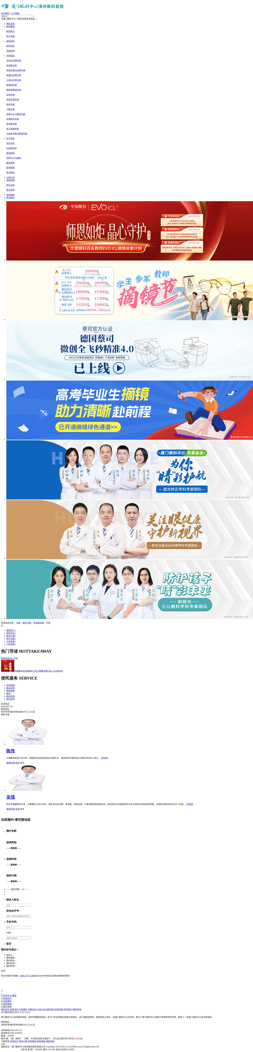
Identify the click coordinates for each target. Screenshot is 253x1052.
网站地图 (5, 1027)
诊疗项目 (10, 138)
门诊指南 (11, 644)
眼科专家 (27, 623)
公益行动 (10, 177)
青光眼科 (10, 172)
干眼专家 (10, 109)
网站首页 (10, 24)
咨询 (17, 763)
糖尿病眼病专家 (13, 90)
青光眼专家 (11, 124)
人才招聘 (15, 13)
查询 (8, 693)
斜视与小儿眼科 (13, 158)
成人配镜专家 (12, 129)
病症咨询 (10, 696)
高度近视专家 (12, 99)
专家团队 (10, 56)
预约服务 (10, 691)
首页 (18, 623)
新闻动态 (10, 41)
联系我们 (10, 197)
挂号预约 (5, 13)
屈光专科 (10, 143)
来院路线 (10, 685)
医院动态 (10, 46)
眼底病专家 (11, 85)
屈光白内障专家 (13, 60)
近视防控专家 (12, 119)
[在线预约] (126, 1001)
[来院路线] (126, 1004)
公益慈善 (11, 641)
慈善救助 (32, 1041)
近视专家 (10, 95)
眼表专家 (10, 104)
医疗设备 (10, 36)
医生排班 (10, 190)
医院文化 (11, 633)
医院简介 (10, 31)
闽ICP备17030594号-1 (11, 1049)
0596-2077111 (26, 976)
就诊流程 (10, 185)
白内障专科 (11, 148)
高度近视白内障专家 (15, 70)
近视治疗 (14, 1041)
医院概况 (10, 26)
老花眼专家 (11, 65)
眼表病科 (10, 163)
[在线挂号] (126, 998)
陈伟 (10, 750)
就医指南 (10, 180)
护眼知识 (32, 1009)
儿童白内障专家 (13, 80)
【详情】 (104, 758)
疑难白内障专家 (13, 75)
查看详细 (10, 763)
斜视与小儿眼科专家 (15, 114)
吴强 (10, 797)
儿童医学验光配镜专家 (16, 134)
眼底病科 (10, 153)
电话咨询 (10, 699)
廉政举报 (77, 1009)
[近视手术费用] (126, 995)
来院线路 (10, 195)
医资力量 (11, 636)
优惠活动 (10, 51)
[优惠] (1, 993)
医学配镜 (10, 168)
